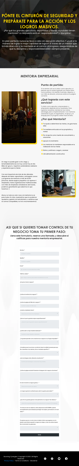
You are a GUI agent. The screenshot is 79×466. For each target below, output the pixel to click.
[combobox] (22, 278)
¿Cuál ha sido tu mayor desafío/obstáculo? (31, 330)
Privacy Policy (9, 461)
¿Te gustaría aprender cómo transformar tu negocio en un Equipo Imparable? (39, 338)
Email (21, 266)
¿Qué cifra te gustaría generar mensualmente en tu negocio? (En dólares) (38, 399)
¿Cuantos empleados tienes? (27, 310)
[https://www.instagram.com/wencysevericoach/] (52, 458)
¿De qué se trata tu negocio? (27, 282)
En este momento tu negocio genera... (29, 382)
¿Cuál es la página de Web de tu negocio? (30, 302)
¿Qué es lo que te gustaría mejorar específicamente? (33, 318)
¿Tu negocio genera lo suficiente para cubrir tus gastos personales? (36, 391)
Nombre (22, 250)
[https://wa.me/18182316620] (45, 458)
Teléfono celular (24, 273)
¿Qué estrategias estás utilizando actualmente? (32, 358)
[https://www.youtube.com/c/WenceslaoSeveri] (59, 458)
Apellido (22, 258)
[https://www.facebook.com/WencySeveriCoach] (66, 458)
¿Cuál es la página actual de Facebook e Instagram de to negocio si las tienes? (39, 370)
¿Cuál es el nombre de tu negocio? (28, 294)
